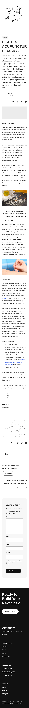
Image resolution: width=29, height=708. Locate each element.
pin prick (11, 433)
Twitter (4, 687)
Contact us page (7, 668)
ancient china (23, 421)
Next (21, 488)
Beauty (5, 37)
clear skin (17, 425)
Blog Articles (6, 656)
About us (5, 646)
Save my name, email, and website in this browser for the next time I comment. (15, 563)
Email (8, 544)
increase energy (7, 431)
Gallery (4, 653)
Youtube (4, 690)
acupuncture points (7, 419)
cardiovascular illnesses (10, 423)
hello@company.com (8, 672)
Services (4, 650)
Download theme (10, 611)
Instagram (5, 694)
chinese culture (22, 423)
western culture (17, 437)
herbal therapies (7, 429)
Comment (9, 517)
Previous (9, 473)
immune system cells (19, 429)
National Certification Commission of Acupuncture (15, 362)
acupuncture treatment (20, 419)
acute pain (15, 421)
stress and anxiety (13, 435)
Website (8, 552)
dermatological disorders (10, 427)
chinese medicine (8, 425)
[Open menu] (3, 28)
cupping (5, 298)
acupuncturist (7, 421)
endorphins (21, 427)
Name (8, 536)
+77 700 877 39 (7, 675)
